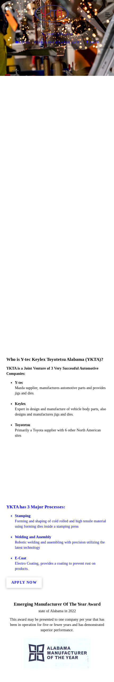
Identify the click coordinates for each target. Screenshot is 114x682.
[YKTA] (51, 14)
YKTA (94, 42)
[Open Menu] (107, 15)
